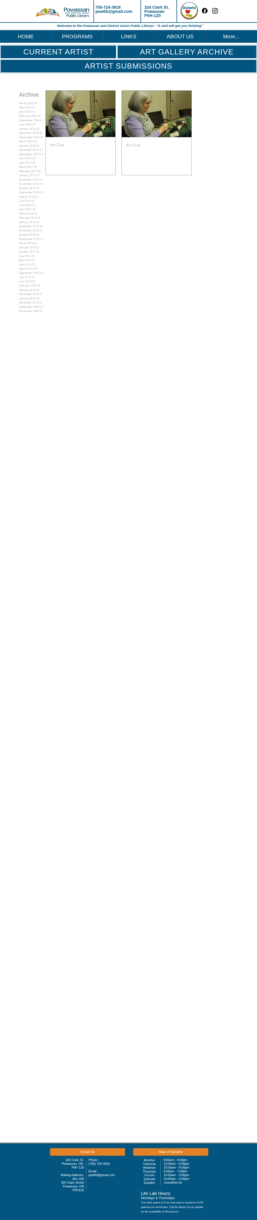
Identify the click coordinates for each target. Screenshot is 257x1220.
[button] (77, 36)
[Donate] (189, 10)
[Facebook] (204, 11)
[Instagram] (215, 11)
